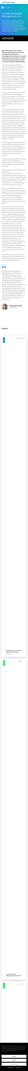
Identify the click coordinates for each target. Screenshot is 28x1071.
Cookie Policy (10, 1067)
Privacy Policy (18, 1067)
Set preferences (14, 1064)
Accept (14, 1056)
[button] (25, 2)
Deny (14, 1060)
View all (8, 7)
